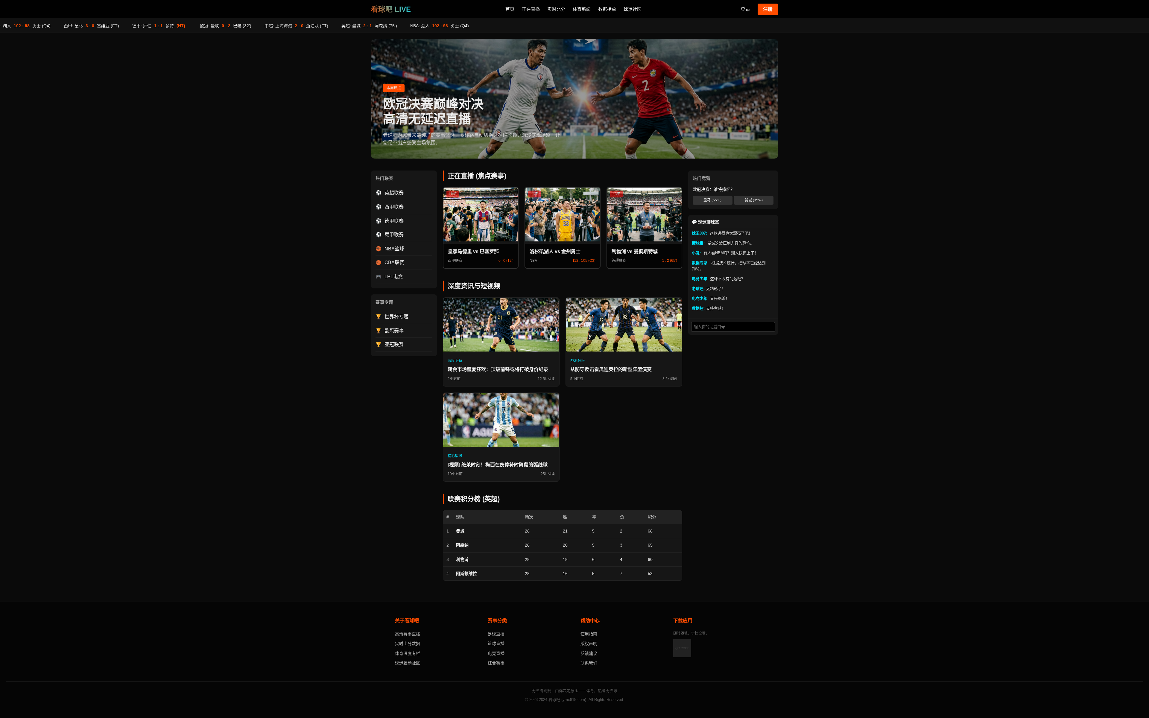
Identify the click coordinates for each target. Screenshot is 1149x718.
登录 (745, 9)
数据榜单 (607, 9)
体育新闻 (582, 9)
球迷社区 (633, 9)
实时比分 (556, 9)
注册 (768, 9)
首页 (509, 9)
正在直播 (531, 9)
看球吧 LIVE (391, 9)
